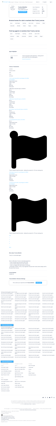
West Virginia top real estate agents (7, 357)
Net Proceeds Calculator (5, 387)
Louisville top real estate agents (20, 313)
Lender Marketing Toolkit (19, 387)
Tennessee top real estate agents (34, 352)
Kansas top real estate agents (6, 337)
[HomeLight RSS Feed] (54, 397)
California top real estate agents (6, 330)
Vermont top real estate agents (20, 355)
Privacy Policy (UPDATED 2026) (45, 408)
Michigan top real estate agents (34, 339)
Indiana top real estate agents (34, 335)
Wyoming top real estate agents (34, 357)
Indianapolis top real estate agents (21, 300)
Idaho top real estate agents (6, 335)
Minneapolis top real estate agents (21, 318)
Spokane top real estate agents (6, 318)
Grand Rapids (17, 23)
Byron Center (31, 23)
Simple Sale (3, 383)
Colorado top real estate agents (20, 330)
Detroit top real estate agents (34, 318)
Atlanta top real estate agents (47, 298)
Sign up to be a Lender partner (20, 381)
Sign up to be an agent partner (20, 367)
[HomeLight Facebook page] (45, 397)
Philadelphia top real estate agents (7, 298)
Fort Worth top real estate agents (34, 303)
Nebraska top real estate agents (48, 342)
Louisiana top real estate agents (34, 337)
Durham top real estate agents (47, 320)
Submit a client (17, 371)
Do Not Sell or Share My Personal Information (28, 409)
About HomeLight (32, 365)
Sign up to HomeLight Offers (20, 369)
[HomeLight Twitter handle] (43, 397)
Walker (43, 23)
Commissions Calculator (5, 390)
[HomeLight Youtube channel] (50, 397)
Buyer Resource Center (5, 374)
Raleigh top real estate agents (47, 306)
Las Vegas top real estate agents (34, 296)
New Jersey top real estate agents (35, 344)
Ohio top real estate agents (47, 347)
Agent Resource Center (19, 372)
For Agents (45, 2)
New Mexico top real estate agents (48, 344)
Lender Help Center (18, 385)
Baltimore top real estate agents (48, 311)
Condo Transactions (14, 55)
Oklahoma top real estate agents (7, 350)
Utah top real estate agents (6, 355)
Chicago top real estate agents (34, 293)
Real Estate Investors (32, 374)
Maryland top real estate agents (6, 339)
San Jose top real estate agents (47, 313)
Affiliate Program (32, 373)
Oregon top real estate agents (20, 350)
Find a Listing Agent (4, 379)
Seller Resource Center (5, 388)
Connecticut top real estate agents (35, 330)
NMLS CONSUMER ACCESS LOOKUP (7, 416)
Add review (39, 282)
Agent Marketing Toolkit (19, 376)
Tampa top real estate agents (34, 306)
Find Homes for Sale (4, 369)
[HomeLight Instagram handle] (47, 397)
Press (30, 371)
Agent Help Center (18, 374)
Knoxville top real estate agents (6, 320)
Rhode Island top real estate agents (48, 350)
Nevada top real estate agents (6, 344)
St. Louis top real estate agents (6, 316)
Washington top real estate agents (21, 310)
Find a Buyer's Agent (4, 367)
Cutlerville (30, 33)
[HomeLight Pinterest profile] (52, 397)
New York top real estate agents (7, 293)
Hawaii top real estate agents (47, 332)
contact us (34, 404)
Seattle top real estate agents (6, 303)
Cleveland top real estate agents (20, 316)
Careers (30, 369)
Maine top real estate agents (47, 337)
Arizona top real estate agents (34, 328)
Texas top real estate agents (47, 352)
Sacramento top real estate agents (7, 311)
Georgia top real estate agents (34, 332)
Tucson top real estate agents (47, 310)
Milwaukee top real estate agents (7, 313)
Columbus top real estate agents (34, 300)
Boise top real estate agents (20, 320)
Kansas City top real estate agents (21, 311)
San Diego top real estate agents (21, 295)
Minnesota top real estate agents (48, 339)
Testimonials (31, 367)
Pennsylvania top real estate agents (35, 350)
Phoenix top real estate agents (34, 295)
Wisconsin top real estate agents (20, 357)
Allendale (18, 25)
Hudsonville (12, 25)
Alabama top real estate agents (6, 328)
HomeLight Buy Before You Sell (6, 381)
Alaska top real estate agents (20, 328)
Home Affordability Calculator (6, 371)
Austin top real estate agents (6, 296)
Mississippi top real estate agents (7, 342)
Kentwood (38, 23)
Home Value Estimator (5, 385)
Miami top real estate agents (6, 306)
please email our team (27, 404)
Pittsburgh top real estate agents (48, 318)
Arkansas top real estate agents (48, 328)
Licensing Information (5, 419)
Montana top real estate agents (34, 342)
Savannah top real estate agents (34, 320)
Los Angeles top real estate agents (21, 293)
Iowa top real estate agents (47, 335)
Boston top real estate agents (34, 311)
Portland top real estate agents (47, 300)
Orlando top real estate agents (6, 310)
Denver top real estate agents (34, 298)
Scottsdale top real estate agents (48, 303)
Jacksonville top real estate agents (21, 298)
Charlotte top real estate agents (20, 296)
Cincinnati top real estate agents (34, 316)
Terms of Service (36, 408)
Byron (11, 23)
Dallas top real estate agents (47, 295)
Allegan (29, 25)
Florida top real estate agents (20, 332)
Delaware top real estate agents (48, 330)
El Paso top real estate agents (34, 310)
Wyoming (24, 23)
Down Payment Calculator (5, 372)
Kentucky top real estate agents (20, 337)
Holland (24, 25)
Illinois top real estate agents (20, 335)
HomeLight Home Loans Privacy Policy (8, 418)
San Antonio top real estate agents (7, 295)
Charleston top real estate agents (48, 316)
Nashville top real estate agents (47, 296)
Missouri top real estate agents (20, 342)
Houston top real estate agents (47, 293)
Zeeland (35, 25)
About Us (37, 2)
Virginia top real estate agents (34, 355)
